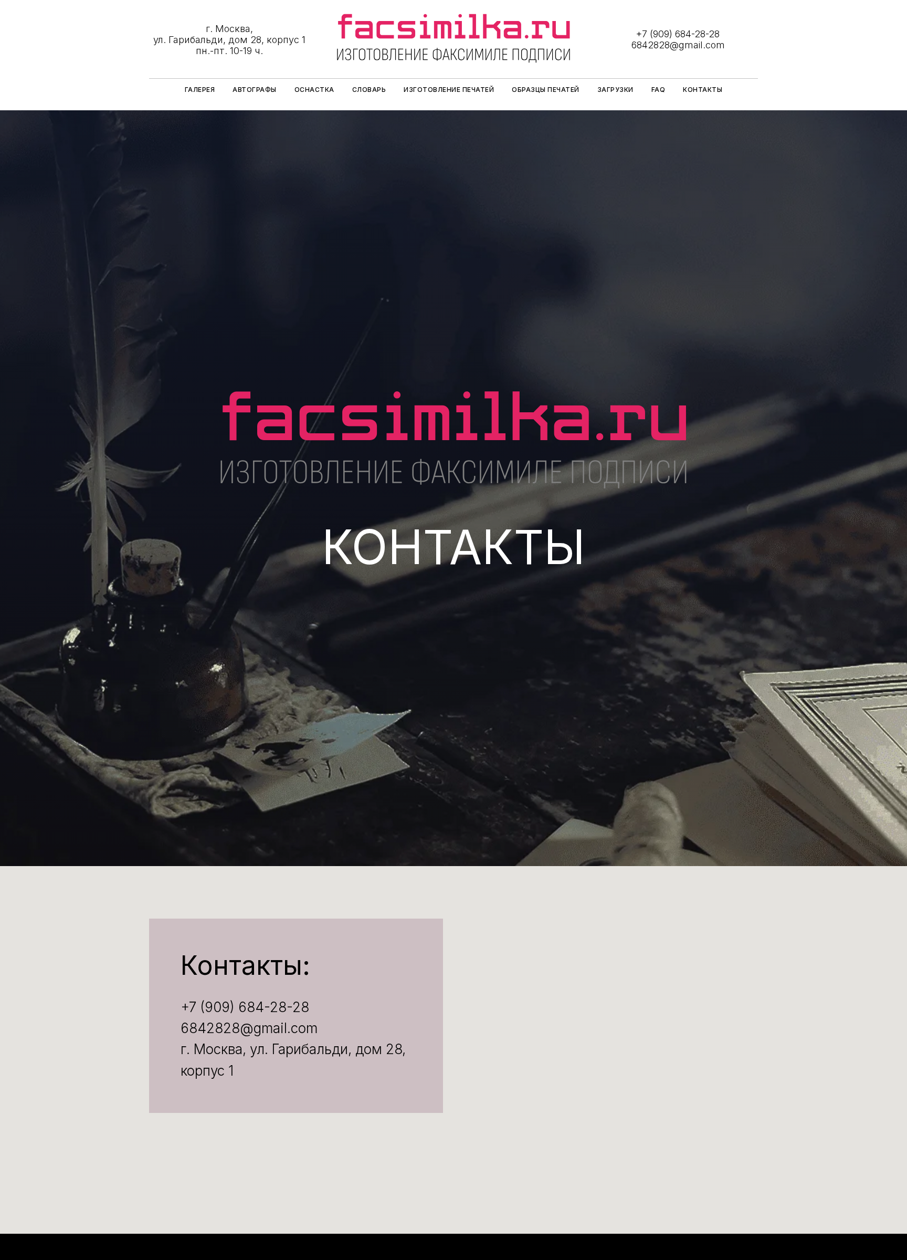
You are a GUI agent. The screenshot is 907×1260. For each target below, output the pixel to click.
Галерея (200, 89)
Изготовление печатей (449, 89)
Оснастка (314, 89)
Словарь (369, 89)
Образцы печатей (545, 89)
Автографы (255, 89)
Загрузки (615, 89)
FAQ (658, 89)
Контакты (702, 89)
